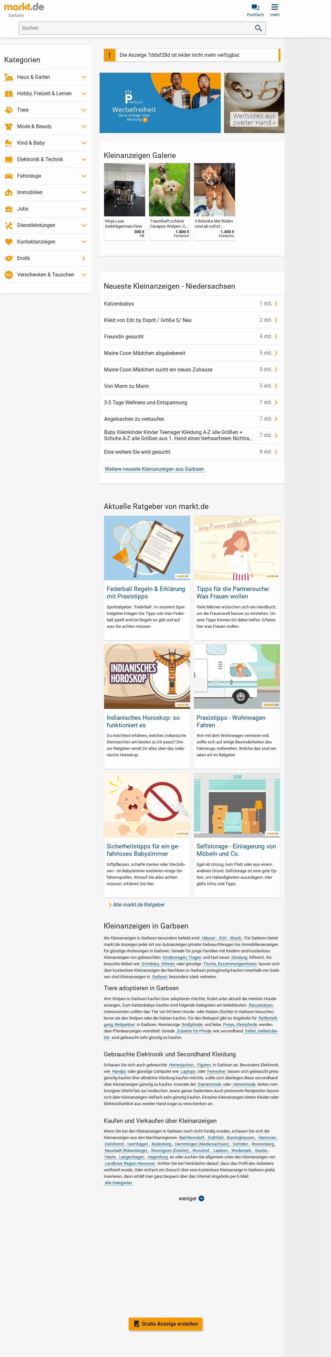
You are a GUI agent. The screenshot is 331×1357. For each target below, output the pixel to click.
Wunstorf (200, 1150)
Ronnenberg (263, 1144)
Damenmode (209, 1084)
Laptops (188, 1071)
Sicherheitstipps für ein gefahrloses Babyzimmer (143, 850)
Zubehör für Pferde (194, 1031)
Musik (235, 938)
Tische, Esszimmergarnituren (230, 963)
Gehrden (240, 1144)
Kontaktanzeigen (36, 242)
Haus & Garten (33, 77)
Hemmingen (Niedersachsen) (202, 1144)
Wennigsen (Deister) (170, 1150)
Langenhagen (131, 1157)
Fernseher (216, 1071)
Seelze (261, 1150)
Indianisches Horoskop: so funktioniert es (143, 721)
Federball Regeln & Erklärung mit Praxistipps (146, 592)
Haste (110, 1157)
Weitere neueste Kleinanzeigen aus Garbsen (154, 469)
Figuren (204, 1064)
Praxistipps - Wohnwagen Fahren (231, 721)
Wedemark (241, 1150)
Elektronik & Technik (40, 159)
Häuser (208, 938)
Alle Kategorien (118, 1182)
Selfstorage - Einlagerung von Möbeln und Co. (236, 850)
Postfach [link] (255, 14)
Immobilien (30, 192)
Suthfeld (215, 1137)
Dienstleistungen (36, 225)
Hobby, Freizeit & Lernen (44, 93)
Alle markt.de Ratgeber (139, 905)
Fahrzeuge (29, 176)
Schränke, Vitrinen (158, 963)
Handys (119, 1071)
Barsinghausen (240, 1137)
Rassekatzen (261, 1005)
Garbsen (159, 976)
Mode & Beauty (34, 126)
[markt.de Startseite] (24, 6)
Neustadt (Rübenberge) (126, 1150)
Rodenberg (161, 1144)
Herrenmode (244, 1084)
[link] (124, 201)
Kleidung (239, 957)
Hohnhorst (114, 1144)
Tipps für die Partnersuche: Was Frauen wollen (233, 592)
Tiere (22, 110)
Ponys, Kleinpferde (240, 1024)
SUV (223, 938)
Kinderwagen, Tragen (182, 957)
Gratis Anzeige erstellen (170, 1324)
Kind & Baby (31, 143)
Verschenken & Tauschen (45, 275)
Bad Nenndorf (191, 1137)
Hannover (267, 1137)
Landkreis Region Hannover (130, 1163)
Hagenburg (158, 1157)
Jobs (22, 209)
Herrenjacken (181, 1064)
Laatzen (220, 1150)
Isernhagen (137, 1144)
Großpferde (192, 1024)
